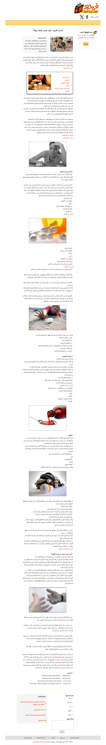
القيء (70, 256)
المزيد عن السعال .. (67, 137)
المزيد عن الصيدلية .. (67, 135)
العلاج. (67, 85)
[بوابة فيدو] (86, 8)
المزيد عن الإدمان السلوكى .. (65, 549)
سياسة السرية (28, 737)
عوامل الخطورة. (64, 83)
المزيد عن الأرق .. (68, 266)
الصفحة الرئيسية (74, 737)
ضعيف (69, 714)
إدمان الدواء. (65, 77)
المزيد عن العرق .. (68, 214)
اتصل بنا (53, 737)
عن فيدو (62, 737)
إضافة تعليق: (69, 719)
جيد (70, 706)
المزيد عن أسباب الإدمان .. (65, 385)
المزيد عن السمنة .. (67, 68)
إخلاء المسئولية (41, 737)
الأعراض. (66, 80)
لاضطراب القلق (60, 659)
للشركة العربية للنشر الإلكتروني (41, 742)
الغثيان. (70, 253)
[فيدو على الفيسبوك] (87, 17)
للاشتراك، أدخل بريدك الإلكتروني (86, 37)
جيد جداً (69, 702)
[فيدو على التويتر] (82, 17)
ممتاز (69, 698)
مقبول (69, 710)
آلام (52, 132)
